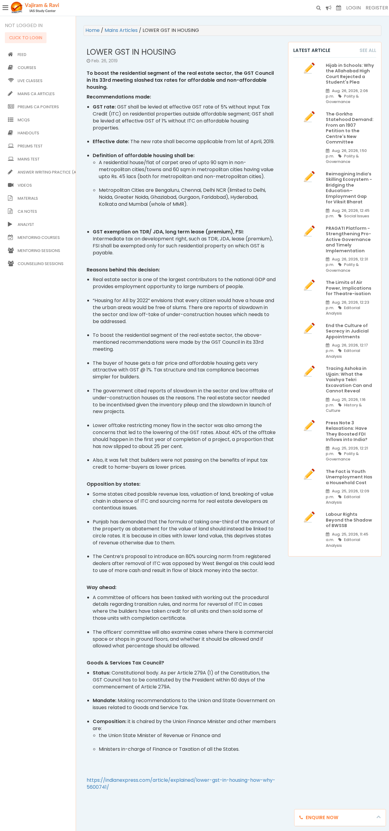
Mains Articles (122, 30)
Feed (22, 54)
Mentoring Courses (39, 237)
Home (93, 30)
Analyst (26, 224)
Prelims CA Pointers (38, 107)
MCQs (24, 120)
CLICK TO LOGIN (25, 38)
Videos (25, 185)
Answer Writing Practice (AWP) (45, 172)
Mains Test (29, 159)
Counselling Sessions (41, 264)
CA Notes (27, 211)
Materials (28, 198)
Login (353, 7)
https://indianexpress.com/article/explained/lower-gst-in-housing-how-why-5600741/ (181, 784)
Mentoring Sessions (39, 250)
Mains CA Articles (36, 94)
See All (368, 50)
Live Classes (30, 81)
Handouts (28, 133)
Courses (27, 68)
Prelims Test (30, 146)
